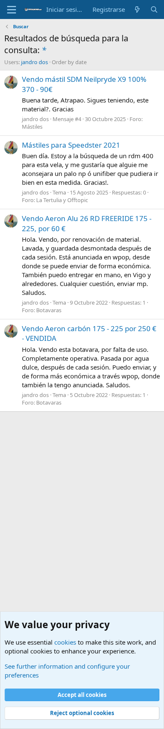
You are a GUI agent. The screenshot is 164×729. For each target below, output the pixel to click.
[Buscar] (154, 9)
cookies (65, 642)
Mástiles (32, 126)
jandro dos (34, 62)
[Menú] (11, 9)
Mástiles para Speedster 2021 (71, 145)
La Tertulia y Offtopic (62, 200)
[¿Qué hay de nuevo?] (137, 9)
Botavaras (48, 310)
